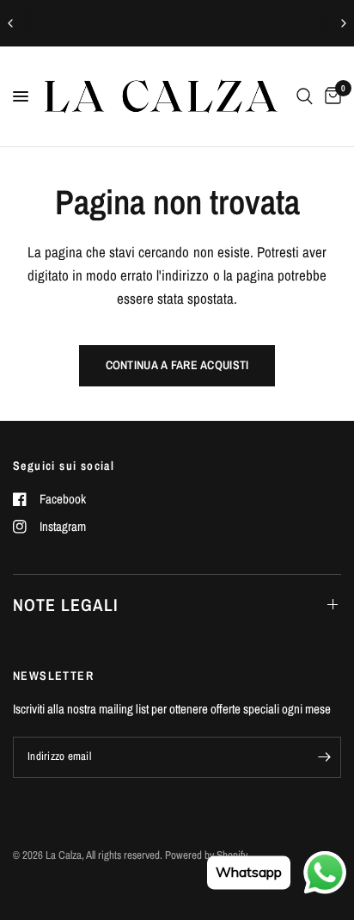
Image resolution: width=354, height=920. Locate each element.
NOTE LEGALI (66, 604)
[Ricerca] (304, 96)
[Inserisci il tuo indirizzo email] (324, 757)
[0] (330, 96)
